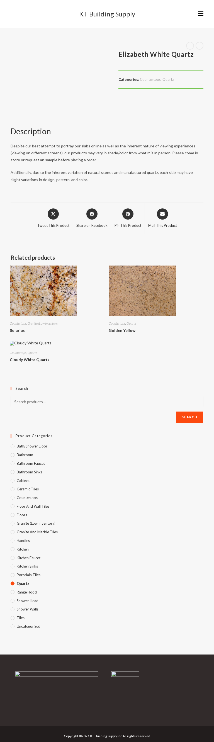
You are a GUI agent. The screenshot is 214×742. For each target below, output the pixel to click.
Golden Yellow (122, 330)
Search (189, 417)
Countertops (150, 79)
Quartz (168, 79)
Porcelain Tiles (28, 575)
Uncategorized (28, 626)
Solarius (17, 330)
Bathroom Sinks (29, 472)
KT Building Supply (107, 14)
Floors (22, 515)
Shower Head (27, 601)
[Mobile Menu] (200, 14)
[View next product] (199, 46)
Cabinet (23, 480)
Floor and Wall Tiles (33, 506)
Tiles (21, 618)
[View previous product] (190, 46)
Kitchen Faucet (28, 558)
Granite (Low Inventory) (43, 323)
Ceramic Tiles (28, 489)
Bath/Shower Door (32, 446)
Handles (23, 540)
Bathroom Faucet (31, 463)
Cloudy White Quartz (30, 359)
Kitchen (23, 549)
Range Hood (27, 592)
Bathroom (25, 455)
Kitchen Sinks (27, 566)
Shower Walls (27, 609)
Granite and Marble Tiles (37, 532)
